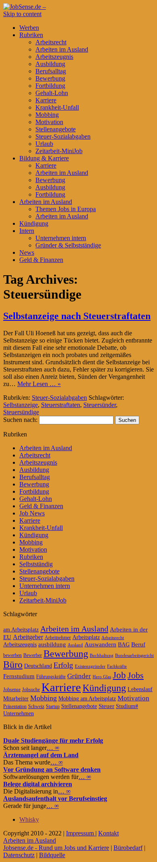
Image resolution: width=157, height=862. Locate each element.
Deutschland (38, 666)
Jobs (136, 675)
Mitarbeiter (16, 699)
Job (119, 675)
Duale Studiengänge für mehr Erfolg (53, 740)
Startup (53, 706)
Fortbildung (50, 85)
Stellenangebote (55, 129)
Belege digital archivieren (37, 784)
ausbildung (52, 644)
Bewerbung (50, 78)
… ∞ (53, 747)
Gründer (79, 676)
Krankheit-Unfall (57, 107)
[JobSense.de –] (24, 6)
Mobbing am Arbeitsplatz (87, 699)
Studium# (127, 706)
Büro (13, 664)
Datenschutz (19, 855)
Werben (29, 27)
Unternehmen (18, 713)
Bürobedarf (128, 847)
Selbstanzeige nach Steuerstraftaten (77, 316)
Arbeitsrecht (50, 42)
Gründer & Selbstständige (68, 245)
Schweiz (36, 706)
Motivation (49, 121)
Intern (26, 230)
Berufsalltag (50, 71)
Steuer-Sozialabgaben (63, 136)
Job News (32, 513)
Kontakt (108, 833)
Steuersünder (99, 404)
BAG (124, 645)
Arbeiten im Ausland (61, 49)
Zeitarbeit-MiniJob (59, 150)
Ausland (75, 645)
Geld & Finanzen (41, 259)
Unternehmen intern (60, 238)
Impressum (80, 833)
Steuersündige (21, 412)
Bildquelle (52, 855)
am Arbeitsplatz (21, 630)
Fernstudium (19, 676)
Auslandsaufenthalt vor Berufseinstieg (55, 798)
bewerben (12, 655)
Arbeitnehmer (58, 637)
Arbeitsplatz (86, 637)
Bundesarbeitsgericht (134, 655)
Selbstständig (36, 564)
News (26, 252)
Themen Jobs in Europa (65, 209)
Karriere (45, 100)
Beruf (138, 644)
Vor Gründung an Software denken (52, 769)
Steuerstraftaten (60, 404)
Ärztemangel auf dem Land (40, 755)
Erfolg (63, 665)
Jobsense (12, 689)
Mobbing (47, 114)
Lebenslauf (140, 689)
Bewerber (32, 655)
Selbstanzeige (20, 404)
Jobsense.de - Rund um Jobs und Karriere (56, 847)
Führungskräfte (51, 676)
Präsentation (15, 706)
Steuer (106, 706)
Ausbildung (50, 63)
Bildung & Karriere (44, 158)
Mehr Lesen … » (39, 383)
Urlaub (44, 143)
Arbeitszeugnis (54, 56)
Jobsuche (31, 689)
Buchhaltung (102, 655)
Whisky (29, 819)
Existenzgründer (90, 666)
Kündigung (33, 223)
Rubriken (31, 34)
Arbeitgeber (28, 637)
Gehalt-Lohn (51, 92)
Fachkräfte (117, 666)
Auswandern (100, 644)
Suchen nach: (20, 419)
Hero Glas (102, 677)
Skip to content (22, 13)
